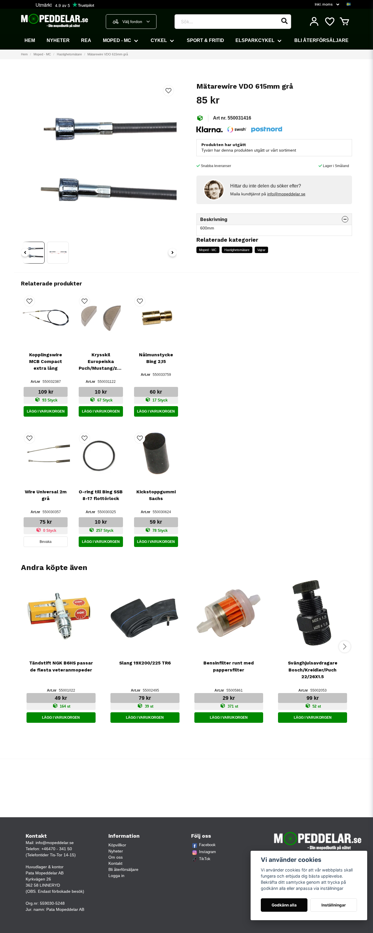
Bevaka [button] (46, 542)
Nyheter (58, 40)
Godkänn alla (284, 905)
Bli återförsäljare (321, 40)
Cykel (159, 40)
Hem (29, 40)
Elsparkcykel (255, 40)
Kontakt (115, 863)
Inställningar (333, 905)
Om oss (115, 857)
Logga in (116, 875)
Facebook (207, 845)
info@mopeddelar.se (286, 194)
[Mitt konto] (314, 21)
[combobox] (131, 21)
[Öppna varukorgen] (344, 21)
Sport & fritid (205, 40)
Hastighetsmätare (69, 54)
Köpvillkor (117, 845)
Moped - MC (117, 40)
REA (86, 40)
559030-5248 (52, 903)
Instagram (207, 852)
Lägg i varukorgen (46, 411)
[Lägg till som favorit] (329, 21)
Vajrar (261, 250)
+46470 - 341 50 (56, 848)
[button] (348, 4)
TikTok (204, 859)
